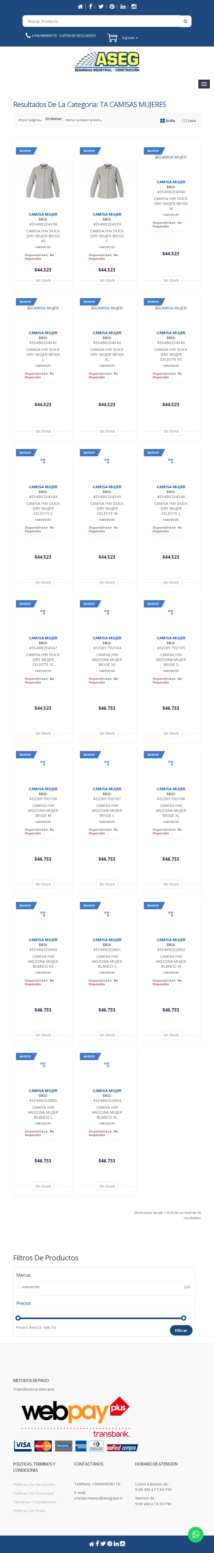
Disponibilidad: (36, 255)
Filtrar (181, 1330)
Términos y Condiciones (34, 1501)
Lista (191, 120)
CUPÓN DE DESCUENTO (77, 35)
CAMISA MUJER (43, 214)
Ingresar (128, 38)
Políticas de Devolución (34, 1484)
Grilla (170, 120)
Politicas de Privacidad (33, 1493)
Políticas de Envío (29, 1510)
